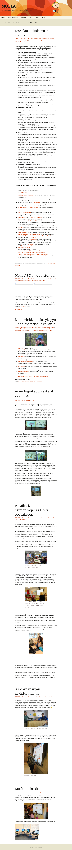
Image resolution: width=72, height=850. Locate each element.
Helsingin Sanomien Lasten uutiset (26, 195)
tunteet (35, 330)
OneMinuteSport (32, 239)
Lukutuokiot (31, 244)
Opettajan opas (21, 366)
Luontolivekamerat (22, 217)
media (41, 328)
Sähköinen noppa (22, 360)
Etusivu (3, 17)
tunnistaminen (31, 330)
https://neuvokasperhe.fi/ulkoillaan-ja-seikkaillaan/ (35, 254)
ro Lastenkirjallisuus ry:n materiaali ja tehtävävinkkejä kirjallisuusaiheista (36, 235)
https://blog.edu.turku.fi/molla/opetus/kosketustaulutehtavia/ (33, 376)
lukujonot (26, 328)
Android (33, 278)
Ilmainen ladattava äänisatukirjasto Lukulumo (29, 234)
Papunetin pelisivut (22, 232)
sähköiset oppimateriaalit (29, 280)
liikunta (30, 40)
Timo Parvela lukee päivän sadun (29, 246)
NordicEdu (23, 306)
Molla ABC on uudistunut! (35, 276)
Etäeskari (17, 40)
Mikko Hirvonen (23, 519)
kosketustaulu (45, 327)
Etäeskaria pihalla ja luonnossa (25, 209)
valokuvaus (40, 330)
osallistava (50, 399)
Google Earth (21, 227)
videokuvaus (46, 330)
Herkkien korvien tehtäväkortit (25, 361)
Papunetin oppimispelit (23, 371)
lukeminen (34, 40)
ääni (34, 327)
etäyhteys (26, 40)
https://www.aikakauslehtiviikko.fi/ (26, 194)
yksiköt (16, 519)
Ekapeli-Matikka (21, 350)
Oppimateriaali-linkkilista (13, 17)
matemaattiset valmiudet (34, 328)
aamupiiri (31, 399)
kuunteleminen (51, 327)
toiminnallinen (24, 330)
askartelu (31, 38)
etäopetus (21, 40)
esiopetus (52, 38)
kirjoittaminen (51, 278)
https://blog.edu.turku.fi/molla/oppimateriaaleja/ (30, 381)
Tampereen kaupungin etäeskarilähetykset (28, 207)
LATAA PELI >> (18, 309)
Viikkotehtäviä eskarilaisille (24, 212)
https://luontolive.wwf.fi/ (39, 74)
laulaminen (17, 328)
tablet (28, 278)
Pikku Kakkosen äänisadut (24, 247)
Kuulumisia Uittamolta (33, 789)
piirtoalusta (38, 517)
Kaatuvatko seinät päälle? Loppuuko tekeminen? (29, 220)
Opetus (30, 17)
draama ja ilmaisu (45, 38)
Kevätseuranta (21, 214)
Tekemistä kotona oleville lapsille (38, 256)
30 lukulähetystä (36, 202)
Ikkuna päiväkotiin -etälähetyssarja (26, 225)
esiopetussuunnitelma (40, 278)
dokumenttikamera (37, 38)
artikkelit (24, 327)
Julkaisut (37, 17)
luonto (38, 40)
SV (24, 41)
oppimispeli (42, 40)
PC (46, 40)
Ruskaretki (20, 348)
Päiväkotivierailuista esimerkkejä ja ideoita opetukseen (32, 510)
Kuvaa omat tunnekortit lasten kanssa (27, 370)
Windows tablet (38, 280)
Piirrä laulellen (21, 356)
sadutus (49, 40)
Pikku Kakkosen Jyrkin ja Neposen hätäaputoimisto (30, 199)
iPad (46, 278)
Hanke (43, 17)
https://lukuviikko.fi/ (23, 192)
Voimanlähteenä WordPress (36, 847)
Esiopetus (24, 38)
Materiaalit (23, 17)
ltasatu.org (33, 237)
